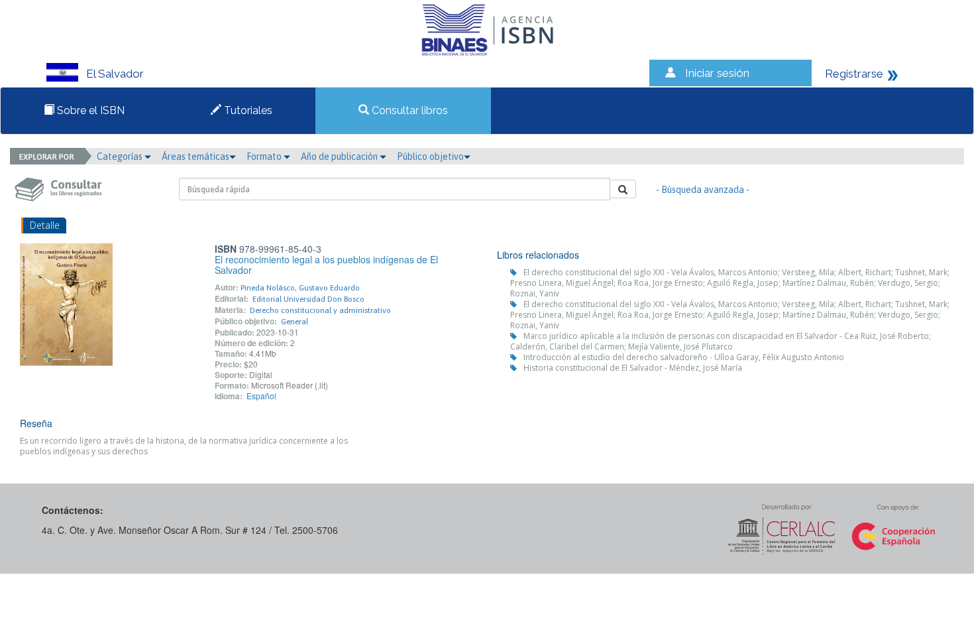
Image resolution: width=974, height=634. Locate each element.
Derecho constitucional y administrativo (320, 310)
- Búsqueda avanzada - (702, 189)
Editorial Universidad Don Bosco (308, 299)
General (294, 321)
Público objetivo (430, 156)
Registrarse (854, 73)
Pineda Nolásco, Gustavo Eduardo (300, 287)
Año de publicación (340, 156)
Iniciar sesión (717, 73)
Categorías (120, 156)
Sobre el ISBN (89, 110)
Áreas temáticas (195, 156)
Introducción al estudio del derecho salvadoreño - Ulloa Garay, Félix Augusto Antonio (683, 357)
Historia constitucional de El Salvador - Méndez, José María (632, 367)
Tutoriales (246, 110)
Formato (265, 156)
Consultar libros (408, 110)
